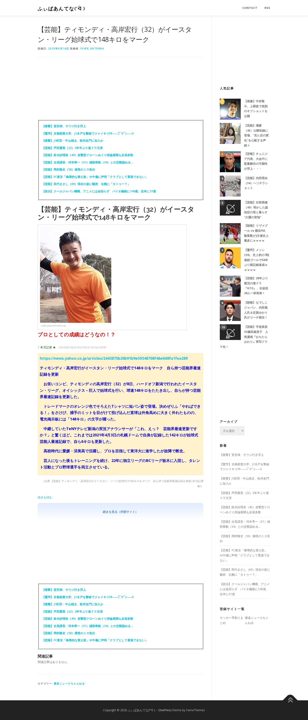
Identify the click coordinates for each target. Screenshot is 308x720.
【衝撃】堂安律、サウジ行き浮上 (64, 126)
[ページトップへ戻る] (290, 700)
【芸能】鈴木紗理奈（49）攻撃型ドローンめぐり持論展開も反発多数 (87, 155)
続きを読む (45, 497)
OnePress (165, 710)
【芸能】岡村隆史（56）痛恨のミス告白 (68, 169)
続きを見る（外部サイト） (120, 512)
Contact (250, 7)
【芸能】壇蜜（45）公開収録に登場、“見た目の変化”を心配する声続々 (256, 135)
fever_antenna (92, 48)
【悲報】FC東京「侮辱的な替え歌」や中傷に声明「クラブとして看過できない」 (95, 177)
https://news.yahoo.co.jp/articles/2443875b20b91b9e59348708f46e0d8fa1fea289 (114, 358)
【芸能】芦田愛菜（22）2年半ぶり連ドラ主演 (72, 148)
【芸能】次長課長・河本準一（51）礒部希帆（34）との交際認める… (87, 162)
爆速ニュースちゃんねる (69, 683)
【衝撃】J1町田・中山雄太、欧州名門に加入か (72, 140)
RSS (267, 7)
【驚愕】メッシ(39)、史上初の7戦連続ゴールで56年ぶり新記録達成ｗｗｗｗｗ (256, 260)
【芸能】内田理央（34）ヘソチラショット (256, 183)
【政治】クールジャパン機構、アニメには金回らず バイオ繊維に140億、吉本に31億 (99, 191)
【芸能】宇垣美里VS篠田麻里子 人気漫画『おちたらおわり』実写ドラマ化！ (244, 337)
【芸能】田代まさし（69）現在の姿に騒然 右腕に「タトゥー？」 (86, 184)
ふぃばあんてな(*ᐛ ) (61, 8)
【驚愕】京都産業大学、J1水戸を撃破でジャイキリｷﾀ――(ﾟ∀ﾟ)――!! (88, 133)
